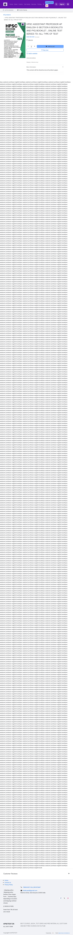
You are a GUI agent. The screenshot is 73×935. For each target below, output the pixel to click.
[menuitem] (11, 4)
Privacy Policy (8, 884)
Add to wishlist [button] (33, 53)
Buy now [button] (45, 50)
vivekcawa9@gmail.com (30, 890)
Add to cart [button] (51, 46)
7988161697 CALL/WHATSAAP (32, 887)
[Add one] (34, 46)
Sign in (62, 4)
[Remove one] (28, 46)
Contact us (7, 882)
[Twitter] (64, 898)
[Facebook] (60, 898)
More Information (31, 67)
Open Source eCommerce (64, 933)
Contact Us (49, 2)
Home (6, 880)
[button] (56, 4)
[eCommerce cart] (68, 4)
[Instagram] (68, 898)
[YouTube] (46, 5)
